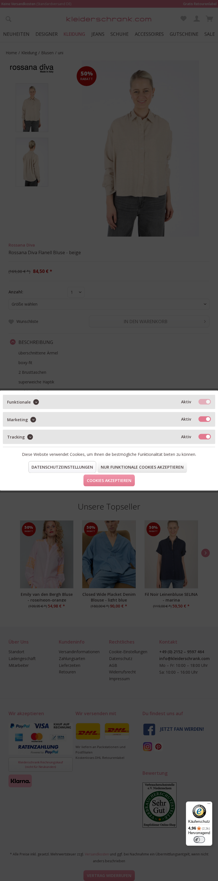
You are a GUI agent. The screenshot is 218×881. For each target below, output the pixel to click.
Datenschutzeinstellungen (62, 467)
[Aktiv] (204, 402)
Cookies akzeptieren (109, 480)
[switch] (199, 839)
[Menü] (209, 804)
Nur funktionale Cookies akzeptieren (142, 467)
